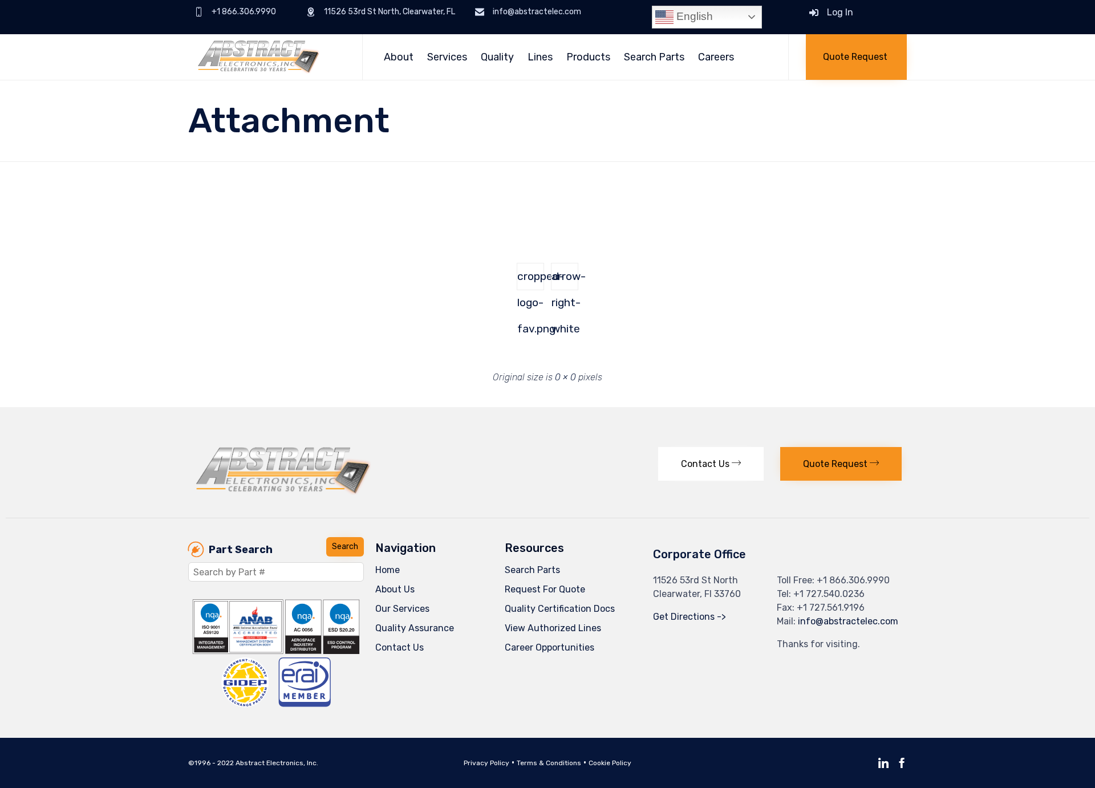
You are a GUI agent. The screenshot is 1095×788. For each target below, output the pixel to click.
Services (447, 57)
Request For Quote (545, 589)
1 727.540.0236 (832, 593)
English (693, 16)
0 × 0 (565, 377)
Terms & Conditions (549, 763)
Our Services (402, 608)
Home (387, 569)
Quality (497, 57)
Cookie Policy (610, 763)
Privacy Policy (486, 763)
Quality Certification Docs (560, 608)
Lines (540, 57)
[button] (856, 57)
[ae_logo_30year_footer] (283, 491)
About (398, 57)
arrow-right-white (564, 280)
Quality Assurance (414, 628)
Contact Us (399, 647)
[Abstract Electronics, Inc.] (266, 57)
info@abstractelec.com (848, 621)
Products (588, 57)
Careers (716, 57)
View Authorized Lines (553, 628)
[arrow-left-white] (208, 222)
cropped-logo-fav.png (530, 280)
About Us (395, 589)
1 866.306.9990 (856, 580)
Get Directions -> (689, 616)
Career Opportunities (549, 647)
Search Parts (654, 57)
